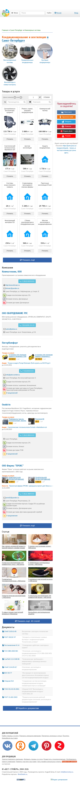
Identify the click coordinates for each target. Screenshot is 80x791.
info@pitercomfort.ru (13, 375)
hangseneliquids (62, 148)
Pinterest (67, 126)
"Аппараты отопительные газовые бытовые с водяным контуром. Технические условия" (34, 639)
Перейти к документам (28, 708)
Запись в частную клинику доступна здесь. (66, 150)
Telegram (67, 121)
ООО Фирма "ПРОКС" (13, 465)
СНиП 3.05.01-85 (10, 631)
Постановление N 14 (11, 645)
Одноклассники (67, 117)
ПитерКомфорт (10, 342)
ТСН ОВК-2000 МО (11, 651)
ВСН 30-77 (8, 673)
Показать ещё (28, 260)
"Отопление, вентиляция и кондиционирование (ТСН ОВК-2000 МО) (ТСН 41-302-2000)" (37, 653)
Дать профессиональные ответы (49, 761)
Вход (76, 13)
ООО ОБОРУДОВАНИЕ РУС (15, 313)
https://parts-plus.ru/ (69, 146)
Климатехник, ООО (12, 271)
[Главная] (5, 13)
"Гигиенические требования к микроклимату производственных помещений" (34, 661)
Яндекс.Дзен (67, 131)
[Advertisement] (66, 170)
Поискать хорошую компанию (30, 736)
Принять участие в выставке (26, 761)
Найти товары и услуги (10, 736)
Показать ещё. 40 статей (28, 621)
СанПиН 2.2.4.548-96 (11, 659)
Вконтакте (68, 112)
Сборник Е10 (9, 681)
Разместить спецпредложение (54, 759)
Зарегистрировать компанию (12, 759)
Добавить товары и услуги (33, 759)
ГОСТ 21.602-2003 (10, 697)
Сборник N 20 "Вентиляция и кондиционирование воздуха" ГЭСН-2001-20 (32, 691)
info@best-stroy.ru (67, 772)
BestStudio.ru (22, 774)
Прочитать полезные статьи (52, 736)
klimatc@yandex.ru (12, 288)
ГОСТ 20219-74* (10, 637)
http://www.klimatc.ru (13, 285)
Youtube (68, 136)
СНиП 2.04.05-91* (10, 667)
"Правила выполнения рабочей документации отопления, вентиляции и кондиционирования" (36, 699)
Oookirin (6, 404)
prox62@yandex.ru (12, 498)
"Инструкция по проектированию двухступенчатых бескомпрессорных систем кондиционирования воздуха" (35, 675)
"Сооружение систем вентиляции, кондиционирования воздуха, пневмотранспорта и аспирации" (34, 683)
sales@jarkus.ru (11, 329)
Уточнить (10, 139)
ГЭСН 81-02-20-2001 (11, 689)
